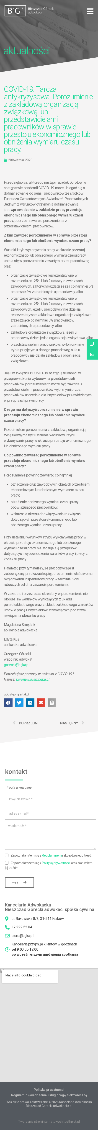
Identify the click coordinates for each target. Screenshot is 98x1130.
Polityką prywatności (56, 863)
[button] (90, 11)
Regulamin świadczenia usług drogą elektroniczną (49, 1095)
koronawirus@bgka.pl (32, 679)
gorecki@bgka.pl (16, 665)
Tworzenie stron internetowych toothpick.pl (49, 1121)
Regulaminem (52, 855)
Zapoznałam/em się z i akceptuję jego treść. (51, 855)
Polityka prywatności (49, 1089)
